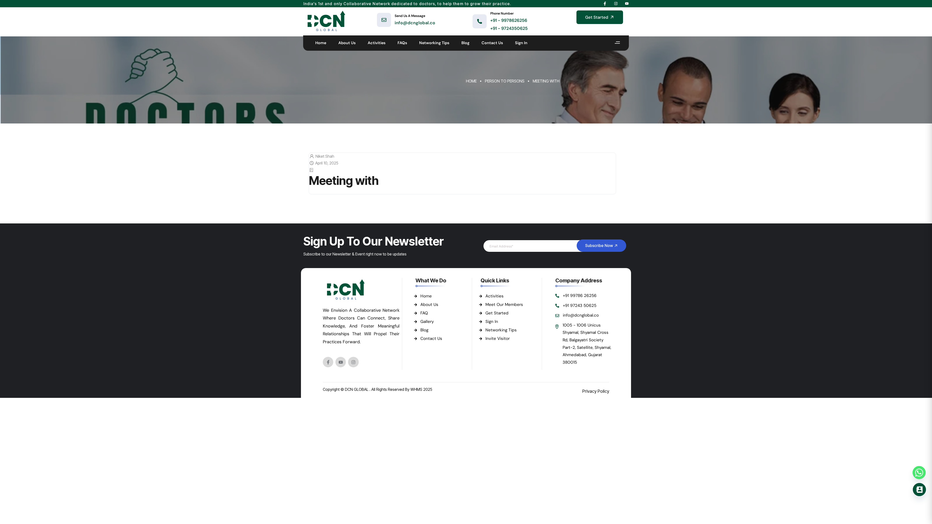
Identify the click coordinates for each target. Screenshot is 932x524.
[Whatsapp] (919, 472)
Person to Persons (504, 81)
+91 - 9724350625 (509, 28)
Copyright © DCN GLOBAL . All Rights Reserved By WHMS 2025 (377, 389)
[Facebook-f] (328, 362)
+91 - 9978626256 (508, 20)
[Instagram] (353, 362)
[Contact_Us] (919, 489)
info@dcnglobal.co (415, 23)
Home (471, 81)
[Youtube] (340, 362)
